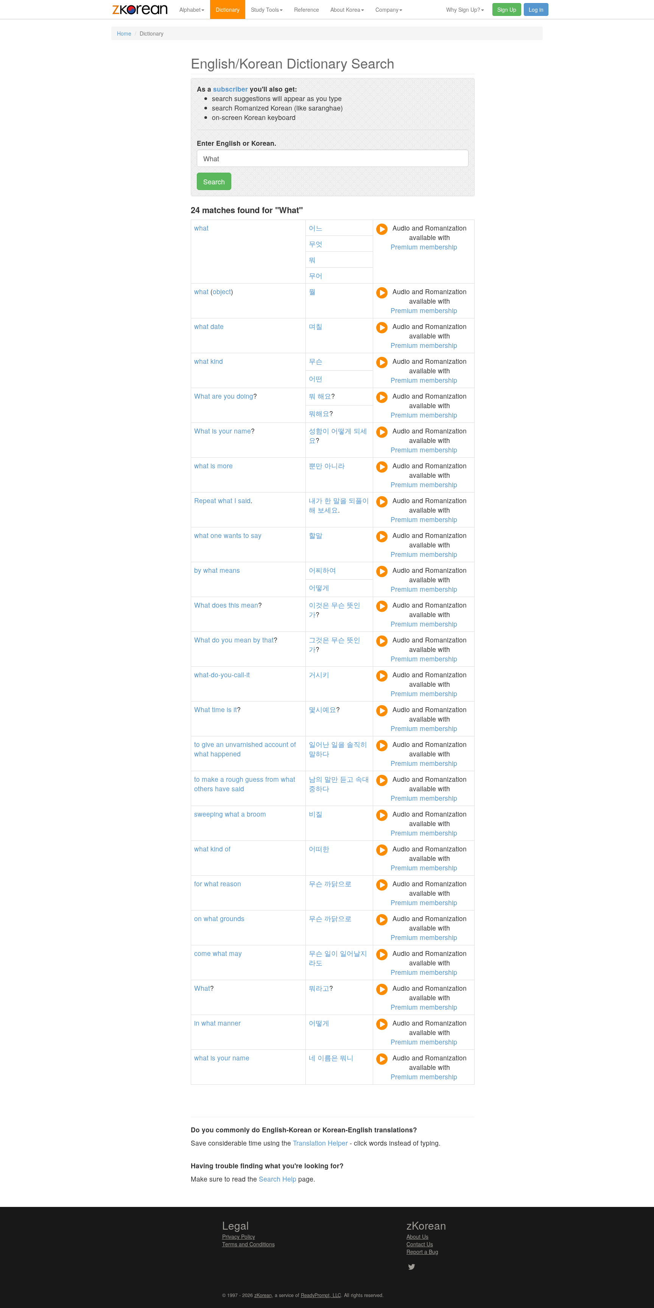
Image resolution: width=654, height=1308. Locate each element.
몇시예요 (322, 709)
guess (254, 779)
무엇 (315, 243)
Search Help (277, 1178)
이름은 (328, 1057)
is (214, 430)
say (256, 535)
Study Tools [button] (265, 9)
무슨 (315, 361)
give (208, 744)
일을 (338, 744)
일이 (331, 953)
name (242, 430)
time (218, 709)
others (203, 788)
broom (256, 813)
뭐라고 (319, 988)
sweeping (208, 813)
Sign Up (506, 9)
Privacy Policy (238, 1236)
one (216, 535)
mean (249, 605)
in (196, 1022)
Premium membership (424, 246)
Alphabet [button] (190, 9)
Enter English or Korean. (236, 143)
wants (232, 535)
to (246, 535)
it (235, 709)
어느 (315, 227)
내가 (315, 500)
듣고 (346, 779)
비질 (315, 813)
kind (216, 361)
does (219, 605)
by (197, 570)
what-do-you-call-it (222, 674)
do (216, 639)
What (202, 396)
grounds (232, 918)
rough (234, 779)
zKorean (263, 1295)
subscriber (230, 89)
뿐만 (315, 465)
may (235, 953)
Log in (536, 9)
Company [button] (387, 9)
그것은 (319, 639)
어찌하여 (322, 570)
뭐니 (346, 1057)
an (220, 744)
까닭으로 (338, 883)
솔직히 (357, 744)
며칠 (315, 326)
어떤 (315, 378)
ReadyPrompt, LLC (321, 1295)
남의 (315, 779)
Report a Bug (422, 1251)
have (222, 788)
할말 (315, 535)
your (225, 430)
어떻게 (341, 430)
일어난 (319, 744)
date (217, 326)
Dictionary (228, 9)
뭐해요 (319, 413)
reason (230, 883)
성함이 (319, 430)
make (210, 779)
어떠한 (319, 848)
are (217, 396)
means (230, 570)
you (229, 396)
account (276, 744)
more (225, 465)
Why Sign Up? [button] (463, 9)
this (234, 605)
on (198, 918)
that (268, 639)
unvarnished (244, 744)
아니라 (334, 465)
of (293, 744)
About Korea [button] (345, 9)
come (202, 953)
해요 (324, 396)
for (198, 883)
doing (245, 396)
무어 (315, 275)
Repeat (205, 500)
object (222, 291)
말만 (331, 779)
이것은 (319, 605)
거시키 (319, 674)
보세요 (328, 509)
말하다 (319, 753)
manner (229, 1022)
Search (214, 181)
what (201, 227)
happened (225, 753)
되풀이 (359, 500)
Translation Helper (320, 1142)
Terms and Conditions (248, 1244)
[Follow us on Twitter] (411, 1267)
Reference (306, 9)
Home (124, 33)
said (244, 500)
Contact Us (419, 1244)
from (272, 779)
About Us (417, 1236)
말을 (340, 500)
